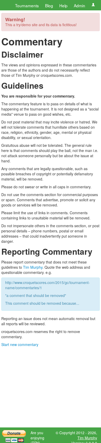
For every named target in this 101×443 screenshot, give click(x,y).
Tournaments (27, 5)
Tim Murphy (32, 267)
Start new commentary (19, 344)
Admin (79, 5)
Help (63, 5)
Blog (49, 5)
